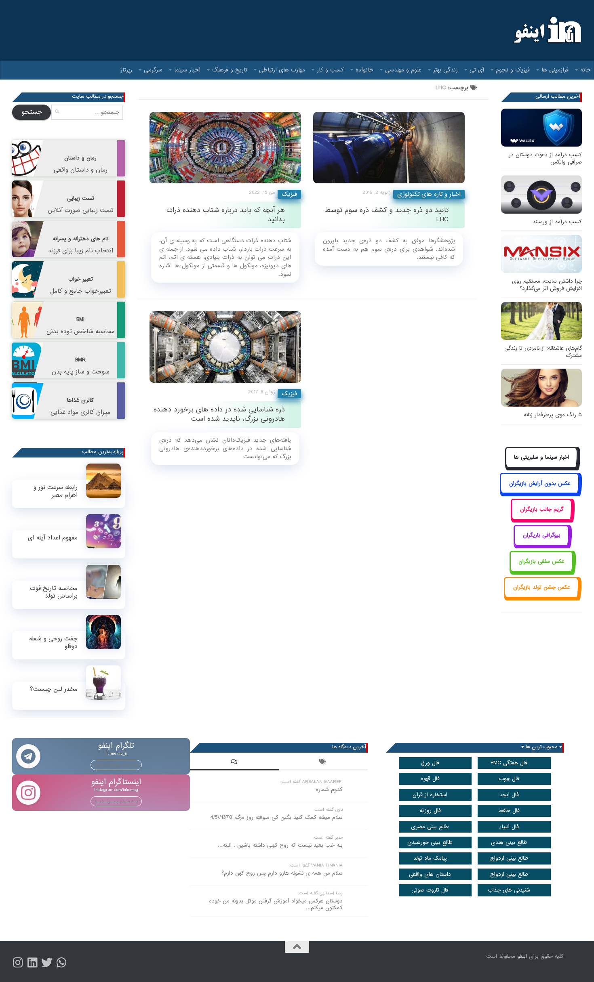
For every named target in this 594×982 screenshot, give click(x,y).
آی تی (477, 69)
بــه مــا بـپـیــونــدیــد (116, 765)
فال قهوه (430, 778)
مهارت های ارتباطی (282, 69)
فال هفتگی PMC (509, 763)
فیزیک (289, 194)
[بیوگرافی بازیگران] (541, 544)
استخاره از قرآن (430, 795)
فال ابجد (509, 795)
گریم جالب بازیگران (541, 509)
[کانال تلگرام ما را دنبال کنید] (61, 962)
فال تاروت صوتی (430, 890)
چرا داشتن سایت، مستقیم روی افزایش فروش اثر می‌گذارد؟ (547, 285)
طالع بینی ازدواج (509, 858)
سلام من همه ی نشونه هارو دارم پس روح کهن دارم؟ (282, 873)
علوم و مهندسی (403, 69)
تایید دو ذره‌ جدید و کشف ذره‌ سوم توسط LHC (387, 215)
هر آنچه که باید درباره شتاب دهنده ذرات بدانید (225, 215)
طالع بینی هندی (509, 842)
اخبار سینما (187, 69)
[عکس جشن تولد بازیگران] (541, 596)
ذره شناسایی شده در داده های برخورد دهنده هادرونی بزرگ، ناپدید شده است (219, 414)
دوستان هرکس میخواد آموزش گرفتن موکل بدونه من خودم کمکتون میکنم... (276, 904)
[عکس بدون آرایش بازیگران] (539, 492)
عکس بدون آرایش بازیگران (540, 483)
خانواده (364, 69)
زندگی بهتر (445, 69)
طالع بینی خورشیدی (430, 842)
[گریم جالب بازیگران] (541, 518)
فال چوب (509, 778)
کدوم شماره (329, 789)
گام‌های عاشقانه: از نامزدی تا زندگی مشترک (543, 352)
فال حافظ (509, 810)
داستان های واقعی (430, 874)
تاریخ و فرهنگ (229, 69)
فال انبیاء (509, 827)
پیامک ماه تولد (430, 858)
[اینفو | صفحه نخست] (546, 30)
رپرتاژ (126, 69)
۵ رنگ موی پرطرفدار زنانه (553, 415)
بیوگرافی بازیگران (541, 535)
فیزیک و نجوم (513, 69)
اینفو (522, 956)
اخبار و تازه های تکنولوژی (429, 194)
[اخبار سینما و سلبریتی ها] (542, 466)
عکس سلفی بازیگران (541, 561)
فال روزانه (430, 810)
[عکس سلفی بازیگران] (541, 570)
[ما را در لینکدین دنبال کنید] (32, 962)
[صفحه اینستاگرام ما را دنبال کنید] (17, 962)
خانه (585, 69)
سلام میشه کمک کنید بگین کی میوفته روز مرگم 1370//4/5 (276, 817)
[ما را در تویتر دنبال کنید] (47, 962)
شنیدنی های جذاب (509, 890)
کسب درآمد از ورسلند (557, 222)
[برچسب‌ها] (323, 762)
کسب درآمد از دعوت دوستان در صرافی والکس (545, 158)
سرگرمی (153, 69)
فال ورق (430, 763)
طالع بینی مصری (430, 827)
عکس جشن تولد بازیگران (541, 587)
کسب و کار (330, 69)
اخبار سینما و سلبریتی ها (541, 457)
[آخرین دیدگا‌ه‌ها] (234, 762)
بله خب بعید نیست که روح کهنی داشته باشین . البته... (280, 845)
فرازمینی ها (555, 69)
